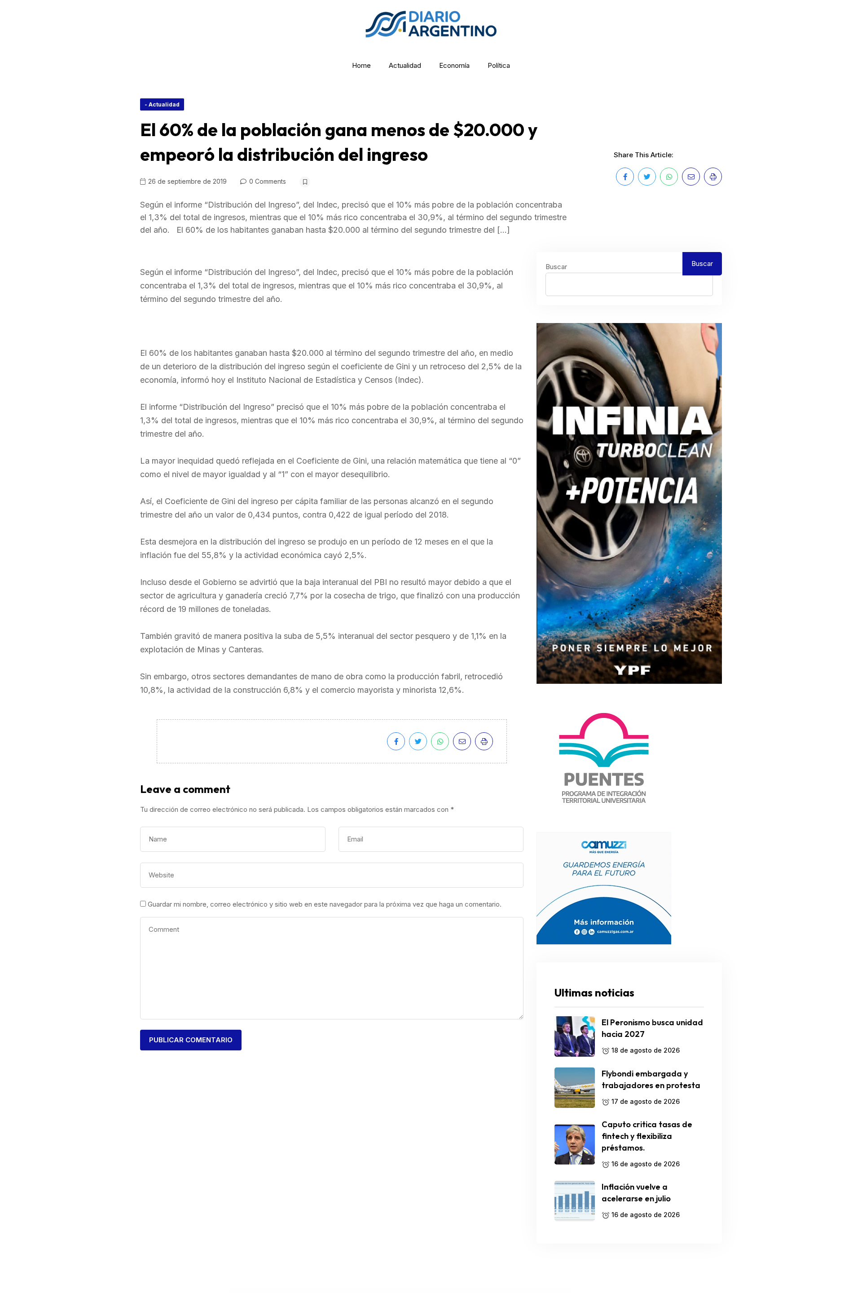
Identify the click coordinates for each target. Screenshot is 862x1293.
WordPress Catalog (303, 1291)
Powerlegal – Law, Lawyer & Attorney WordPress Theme (492, 1291)
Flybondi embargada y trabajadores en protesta (651, 1079)
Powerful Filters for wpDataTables (469, 1291)
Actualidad (405, 65)
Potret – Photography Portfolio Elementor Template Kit (348, 1291)
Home (361, 65)
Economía (454, 65)
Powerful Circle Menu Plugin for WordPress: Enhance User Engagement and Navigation (439, 1291)
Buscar (556, 266)
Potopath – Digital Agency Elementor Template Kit (321, 1291)
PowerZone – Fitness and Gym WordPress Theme (552, 1291)
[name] (625, 177)
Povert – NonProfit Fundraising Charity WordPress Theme (375, 1291)
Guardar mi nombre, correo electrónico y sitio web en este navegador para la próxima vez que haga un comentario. (324, 904)
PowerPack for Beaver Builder (532, 1291)
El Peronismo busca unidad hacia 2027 (652, 1028)
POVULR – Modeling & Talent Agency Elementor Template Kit (404, 1291)
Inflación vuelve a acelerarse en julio (636, 1193)
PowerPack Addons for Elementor (515, 1291)
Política (499, 65)
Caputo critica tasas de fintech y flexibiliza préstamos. (647, 1136)
